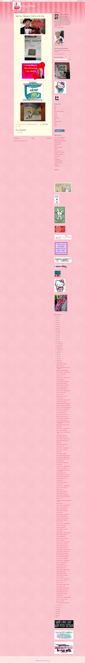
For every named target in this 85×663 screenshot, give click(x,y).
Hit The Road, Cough (60, 460)
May (57, 356)
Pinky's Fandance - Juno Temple (61, 491)
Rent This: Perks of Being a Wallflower (63, 403)
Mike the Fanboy (57, 144)
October (58, 347)
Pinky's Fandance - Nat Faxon (61, 435)
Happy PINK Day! (59, 503)
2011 (57, 609)
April (58, 358)
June (57, 354)
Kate (55, 108)
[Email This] (42, 124)
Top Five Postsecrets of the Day (61, 410)
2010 (57, 611)
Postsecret (56, 145)
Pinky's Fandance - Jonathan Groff (62, 566)
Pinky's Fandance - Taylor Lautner (62, 414)
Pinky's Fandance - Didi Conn (61, 472)
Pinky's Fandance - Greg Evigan (61, 575)
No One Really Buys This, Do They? (62, 518)
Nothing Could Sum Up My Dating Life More (63, 433)
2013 (57, 341)
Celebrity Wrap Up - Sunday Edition (62, 428)
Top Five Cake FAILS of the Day (62, 440)
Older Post (49, 138)
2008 (57, 615)
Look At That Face (59, 582)
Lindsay (55, 114)
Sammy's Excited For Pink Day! (62, 508)
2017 (57, 334)
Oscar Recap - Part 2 (59, 394)
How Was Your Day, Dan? (58, 154)
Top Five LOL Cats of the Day (61, 363)
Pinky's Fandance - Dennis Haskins (62, 556)
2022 (57, 324)
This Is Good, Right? (60, 577)
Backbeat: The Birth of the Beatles (62, 370)
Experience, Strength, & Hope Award (62, 474)
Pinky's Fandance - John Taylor (61, 482)
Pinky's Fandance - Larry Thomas (62, 538)
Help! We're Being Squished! (61, 573)
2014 (57, 339)
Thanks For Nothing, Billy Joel (61, 388)
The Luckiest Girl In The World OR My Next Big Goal (63, 422)
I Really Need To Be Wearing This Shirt (63, 455)
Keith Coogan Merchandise (59, 111)
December (58, 343)
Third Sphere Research (58, 147)
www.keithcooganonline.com (59, 54)
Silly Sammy (58, 442)
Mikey (55, 119)
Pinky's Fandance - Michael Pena (62, 387)
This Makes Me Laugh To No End (62, 436)
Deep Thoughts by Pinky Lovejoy (62, 591)
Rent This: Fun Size (59, 365)
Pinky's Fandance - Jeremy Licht (62, 529)
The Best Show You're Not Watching (62, 385)
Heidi (55, 106)
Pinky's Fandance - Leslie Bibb (61, 396)
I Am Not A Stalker (57, 142)
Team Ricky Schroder (60, 379)
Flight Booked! (59, 426)
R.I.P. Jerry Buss (59, 464)
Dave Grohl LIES (59, 512)
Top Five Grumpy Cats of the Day (62, 589)
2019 (57, 330)
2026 (57, 316)
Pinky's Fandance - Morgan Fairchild (62, 584)
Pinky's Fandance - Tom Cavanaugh (62, 602)
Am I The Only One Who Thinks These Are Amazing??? (63, 470)
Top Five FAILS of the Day (61, 374)
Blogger (47, 660)
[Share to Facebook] (46, 124)
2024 (57, 320)
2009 (57, 613)
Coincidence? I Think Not (60, 527)
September (59, 348)
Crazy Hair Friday (59, 480)
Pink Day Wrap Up (59, 489)
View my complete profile (58, 27)
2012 (57, 607)
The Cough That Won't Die (61, 412)
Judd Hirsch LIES (59, 595)
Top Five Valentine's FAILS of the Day (63, 459)
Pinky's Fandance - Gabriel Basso (62, 510)
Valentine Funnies (59, 521)
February (58, 362)
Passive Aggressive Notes (58, 150)
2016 (57, 335)
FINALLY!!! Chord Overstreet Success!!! (63, 407)
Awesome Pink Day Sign (60, 536)
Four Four (56, 157)
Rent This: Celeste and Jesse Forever (62, 545)
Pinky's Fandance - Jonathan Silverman (63, 377)
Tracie (55, 126)
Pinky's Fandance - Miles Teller (61, 444)
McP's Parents (56, 118)
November (59, 345)
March (58, 360)
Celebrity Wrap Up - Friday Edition (62, 381)
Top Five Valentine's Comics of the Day (63, 496)
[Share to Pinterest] (47, 124)
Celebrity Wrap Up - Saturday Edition (63, 372)
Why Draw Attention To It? (61, 567)
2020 (57, 328)
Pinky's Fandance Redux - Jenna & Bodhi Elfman (63, 501)
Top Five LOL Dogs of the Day (61, 383)
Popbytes (55, 149)
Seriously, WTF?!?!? (60, 484)
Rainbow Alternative (58, 121)
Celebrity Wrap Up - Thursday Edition (63, 390)
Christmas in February (60, 446)
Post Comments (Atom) (23, 140)
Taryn (55, 123)
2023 (57, 322)
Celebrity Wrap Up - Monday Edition (62, 418)
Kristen (55, 113)
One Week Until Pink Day (60, 564)
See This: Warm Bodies (60, 540)
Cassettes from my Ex (58, 162)
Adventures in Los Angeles (59, 139)
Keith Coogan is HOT (60, 601)
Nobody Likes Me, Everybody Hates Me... (63, 549)
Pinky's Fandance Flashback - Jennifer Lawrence (63, 368)
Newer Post (16, 138)
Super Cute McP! (59, 531)
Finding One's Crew (59, 375)
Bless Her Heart (59, 451)
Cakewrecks (56, 164)
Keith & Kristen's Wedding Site (59, 137)
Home (33, 138)
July (57, 352)
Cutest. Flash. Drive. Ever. (60, 586)
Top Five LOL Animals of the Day (62, 420)
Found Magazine (57, 159)
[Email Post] (40, 124)
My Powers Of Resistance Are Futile (62, 554)
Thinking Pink (24, 5)
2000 (57, 617)
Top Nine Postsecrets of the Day (61, 543)
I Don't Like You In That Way (59, 152)
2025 (57, 318)
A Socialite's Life (57, 166)
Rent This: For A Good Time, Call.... (62, 416)
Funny (19, 126)
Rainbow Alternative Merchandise (60, 140)
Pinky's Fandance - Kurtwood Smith (62, 424)
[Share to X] (45, 124)
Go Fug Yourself (57, 156)
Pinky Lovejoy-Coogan (64, 14)
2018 (57, 332)
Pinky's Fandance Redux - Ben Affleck (63, 405)
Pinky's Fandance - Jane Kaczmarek (62, 462)
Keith (55, 109)
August (58, 350)
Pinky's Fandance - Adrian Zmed (62, 547)
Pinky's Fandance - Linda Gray (61, 453)
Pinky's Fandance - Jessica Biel (61, 593)
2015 (57, 337)
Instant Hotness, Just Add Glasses (62, 558)
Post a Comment (20, 132)
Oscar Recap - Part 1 (59, 398)
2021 (57, 326)
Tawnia (55, 124)
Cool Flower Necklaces (58, 161)
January (58, 605)
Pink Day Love (59, 498)
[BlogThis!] (43, 124)
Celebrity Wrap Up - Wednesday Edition (63, 399)
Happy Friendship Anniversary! (61, 493)
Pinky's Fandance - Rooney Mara (62, 520)
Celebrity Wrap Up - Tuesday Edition (62, 409)
